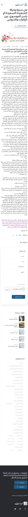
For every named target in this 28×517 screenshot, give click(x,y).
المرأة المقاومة (20, 418)
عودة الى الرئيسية (21, 25)
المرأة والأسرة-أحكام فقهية (17, 423)
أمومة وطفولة (20, 435)
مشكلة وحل (20, 444)
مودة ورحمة (20, 441)
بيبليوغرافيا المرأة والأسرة (18, 429)
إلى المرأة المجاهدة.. (19, 421)
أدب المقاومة (23, 46)
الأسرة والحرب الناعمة (19, 412)
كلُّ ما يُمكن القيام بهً (13, 319)
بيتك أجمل (21, 438)
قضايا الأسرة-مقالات (19, 406)
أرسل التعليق (18, 296)
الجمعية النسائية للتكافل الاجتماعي (16, 368)
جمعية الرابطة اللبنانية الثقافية (17, 374)
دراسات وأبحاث (9, 403)
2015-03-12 (14, 46)
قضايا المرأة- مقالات (19, 409)
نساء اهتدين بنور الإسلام (18, 432)
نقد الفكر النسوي (19, 403)
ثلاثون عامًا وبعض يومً (13, 346)
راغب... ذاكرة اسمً (14, 332)
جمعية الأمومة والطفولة (18, 371)
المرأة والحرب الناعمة (19, 415)
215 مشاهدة (5, 46)
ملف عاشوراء (20, 450)
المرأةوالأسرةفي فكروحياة (18, 400)
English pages (19, 447)
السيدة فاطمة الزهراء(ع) (18, 380)
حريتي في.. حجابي (11, 438)
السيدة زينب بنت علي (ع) (18, 383)
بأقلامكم (21, 487)
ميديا (12, 450)
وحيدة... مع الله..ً (14, 339)
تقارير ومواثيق (20, 397)
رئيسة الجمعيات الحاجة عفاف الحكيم (16, 365)
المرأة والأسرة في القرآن (10, 386)
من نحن (21, 362)
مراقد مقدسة (20, 426)
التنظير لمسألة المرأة (19, 394)
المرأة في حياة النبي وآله (18, 389)
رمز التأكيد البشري (21, 284)
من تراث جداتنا (10, 444)
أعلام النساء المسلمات (18, 391)
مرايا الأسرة (10, 435)
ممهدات (21, 386)
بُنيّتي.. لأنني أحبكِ (10, 441)
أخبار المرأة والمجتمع (19, 377)
